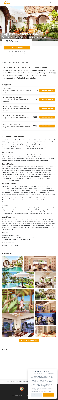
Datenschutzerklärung (47, 391)
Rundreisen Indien (11, 381)
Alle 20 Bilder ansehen (29, 340)
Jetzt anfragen (17, 47)
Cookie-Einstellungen (35, 391)
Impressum (15, 395)
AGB (22, 395)
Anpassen (36, 394)
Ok (48, 394)
